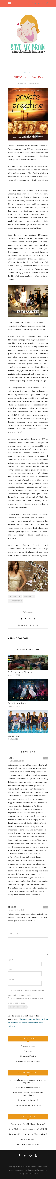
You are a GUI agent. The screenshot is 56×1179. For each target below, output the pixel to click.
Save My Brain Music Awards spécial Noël (28, 1129)
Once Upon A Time (17, 703)
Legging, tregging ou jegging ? (28, 1105)
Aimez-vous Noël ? (28, 1139)
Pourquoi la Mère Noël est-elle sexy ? (28, 1124)
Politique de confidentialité (28, 1061)
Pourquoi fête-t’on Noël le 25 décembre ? (28, 1134)
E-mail (11, 970)
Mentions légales (28, 1056)
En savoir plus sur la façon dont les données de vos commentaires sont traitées (28, 1022)
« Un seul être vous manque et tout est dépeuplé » (28, 1081)
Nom (10, 960)
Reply (46, 758)
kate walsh (29, 596)
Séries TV (28, 73)
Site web (11, 979)
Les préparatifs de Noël (28, 1144)
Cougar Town (14, 736)
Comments (28, 612)
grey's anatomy (15, 596)
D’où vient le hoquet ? (28, 1100)
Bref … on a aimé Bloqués (20, 672)
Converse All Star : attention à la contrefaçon (28, 1093)
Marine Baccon (29, 625)
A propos (28, 1051)
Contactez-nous (28, 1046)
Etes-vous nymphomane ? (28, 1087)
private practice (15, 601)
